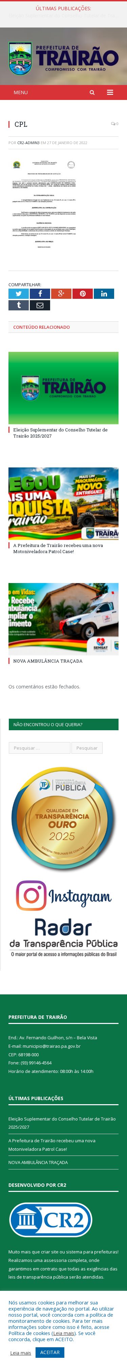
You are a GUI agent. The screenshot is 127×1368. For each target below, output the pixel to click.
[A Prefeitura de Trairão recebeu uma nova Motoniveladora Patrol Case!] (63, 503)
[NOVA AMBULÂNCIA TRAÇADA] (63, 619)
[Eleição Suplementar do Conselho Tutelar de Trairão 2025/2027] (63, 388)
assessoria (55, 1260)
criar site (50, 1252)
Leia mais (63, 1333)
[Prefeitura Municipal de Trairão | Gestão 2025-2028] (63, 57)
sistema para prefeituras (92, 1252)
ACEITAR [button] (50, 1352)
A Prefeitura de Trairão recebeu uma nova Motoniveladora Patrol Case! (65, 16)
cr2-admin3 (28, 142)
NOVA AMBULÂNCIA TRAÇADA (48, 661)
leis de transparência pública (38, 1277)
